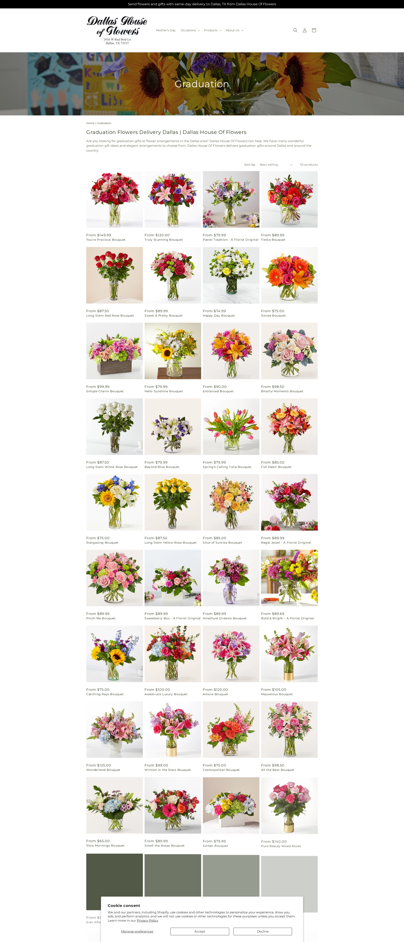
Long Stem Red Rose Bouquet (110, 315)
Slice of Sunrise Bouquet (222, 542)
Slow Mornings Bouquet (105, 845)
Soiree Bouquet (273, 315)
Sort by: (250, 164)
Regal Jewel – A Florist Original (286, 542)
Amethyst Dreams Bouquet (225, 618)
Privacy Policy (147, 920)
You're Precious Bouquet (106, 240)
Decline (263, 931)
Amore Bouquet (215, 694)
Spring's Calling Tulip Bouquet (227, 467)
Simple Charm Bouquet (105, 391)
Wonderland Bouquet (103, 770)
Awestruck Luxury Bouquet (166, 694)
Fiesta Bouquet (273, 240)
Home (90, 123)
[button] (190, 30)
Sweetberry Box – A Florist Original (173, 618)
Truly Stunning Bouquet (164, 240)
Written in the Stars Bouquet (168, 770)
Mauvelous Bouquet (277, 694)
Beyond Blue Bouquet (162, 467)
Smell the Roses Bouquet (165, 845)
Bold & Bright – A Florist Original (287, 618)
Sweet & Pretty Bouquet (164, 315)
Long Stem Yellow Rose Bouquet (171, 542)
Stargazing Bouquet (102, 542)
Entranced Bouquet (218, 391)
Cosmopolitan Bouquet (221, 770)
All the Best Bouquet (277, 770)
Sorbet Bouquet (215, 845)
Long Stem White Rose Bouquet (112, 467)
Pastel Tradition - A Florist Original (230, 240)
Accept (199, 931)
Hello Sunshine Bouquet (164, 391)
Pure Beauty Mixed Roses (281, 845)
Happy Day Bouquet (219, 315)
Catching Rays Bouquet (105, 694)
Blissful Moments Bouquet (282, 391)
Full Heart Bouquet (276, 467)
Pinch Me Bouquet (101, 618)
